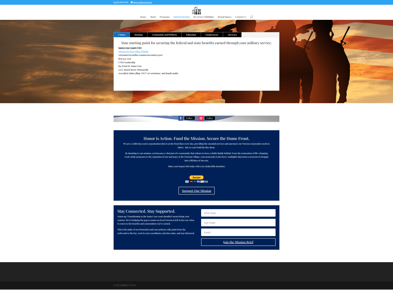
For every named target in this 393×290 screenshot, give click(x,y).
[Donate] (196, 181)
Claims (121, 34)
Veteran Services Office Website (133, 51)
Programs (165, 17)
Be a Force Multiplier (204, 17)
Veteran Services (181, 17)
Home (143, 17)
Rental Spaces (224, 17)
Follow (189, 118)
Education (191, 34)
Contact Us (240, 17)
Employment (212, 34)
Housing (138, 34)
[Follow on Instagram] (200, 118)
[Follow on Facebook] (180, 118)
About (153, 17)
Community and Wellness (164, 34)
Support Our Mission (196, 191)
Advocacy (232, 34)
